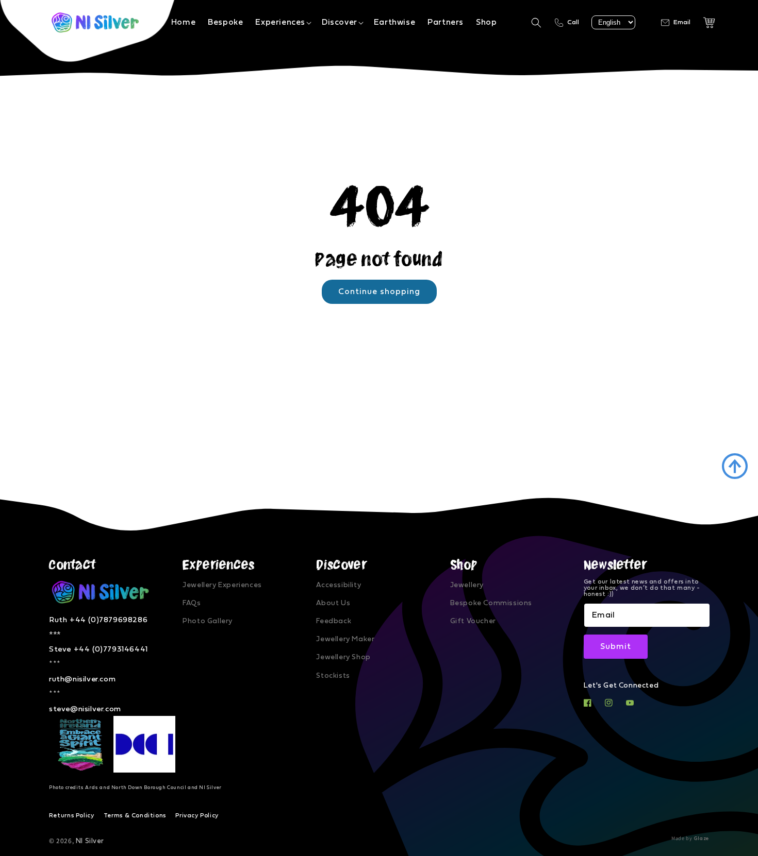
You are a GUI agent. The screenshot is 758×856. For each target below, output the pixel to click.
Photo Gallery (208, 621)
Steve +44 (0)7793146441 (98, 649)
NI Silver (90, 841)
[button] (282, 22)
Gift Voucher (473, 621)
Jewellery (467, 585)
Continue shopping (379, 291)
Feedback (333, 621)
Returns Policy (71, 815)
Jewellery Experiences (222, 585)
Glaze (702, 838)
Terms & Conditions (135, 815)
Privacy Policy (196, 815)
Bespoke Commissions (491, 603)
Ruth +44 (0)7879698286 (98, 620)
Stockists (333, 675)
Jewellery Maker (345, 639)
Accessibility (338, 585)
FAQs (192, 603)
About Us (333, 603)
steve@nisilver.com (85, 709)
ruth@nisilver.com (82, 679)
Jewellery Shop (343, 657)
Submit (615, 646)
